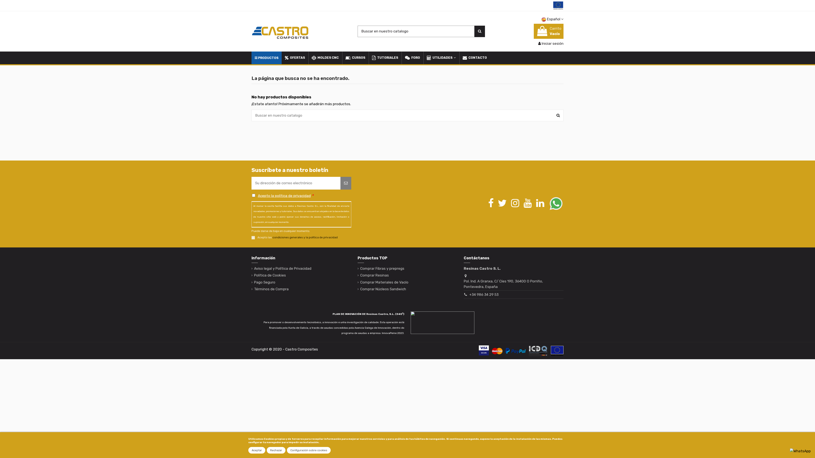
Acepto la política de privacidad (284, 196)
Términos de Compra (271, 289)
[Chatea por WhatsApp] (800, 451)
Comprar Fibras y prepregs (382, 268)
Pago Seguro (264, 282)
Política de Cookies (270, 275)
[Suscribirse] (345, 183)
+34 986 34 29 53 (484, 294)
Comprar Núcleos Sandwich (383, 289)
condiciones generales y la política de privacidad (305, 237)
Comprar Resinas (374, 275)
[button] (441, 58)
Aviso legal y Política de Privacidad (282, 268)
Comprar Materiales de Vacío (384, 282)
